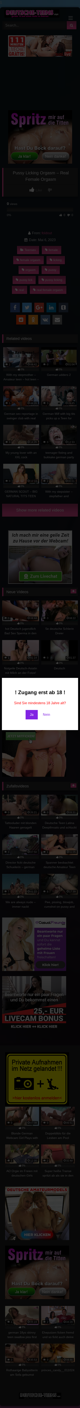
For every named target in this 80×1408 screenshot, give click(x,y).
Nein (46, 714)
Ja (31, 714)
